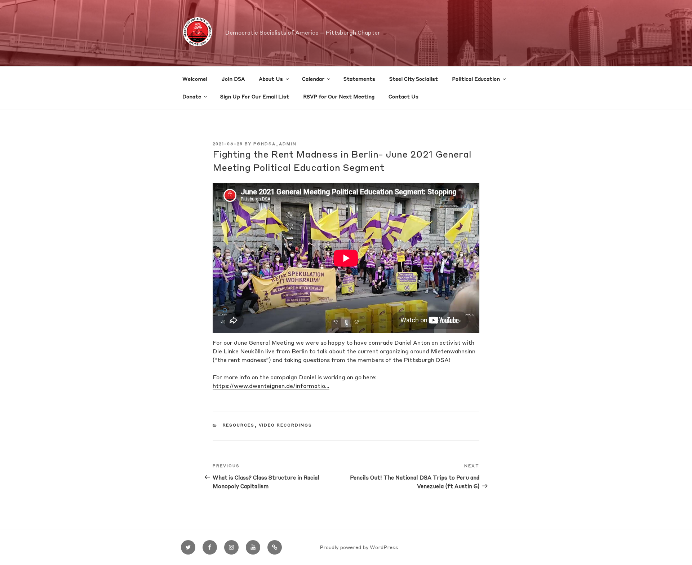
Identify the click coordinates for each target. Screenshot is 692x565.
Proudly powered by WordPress (359, 547)
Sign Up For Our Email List (254, 97)
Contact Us (403, 97)
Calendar (313, 79)
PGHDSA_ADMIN (275, 144)
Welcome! (195, 79)
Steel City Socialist (413, 79)
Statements (359, 79)
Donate (191, 97)
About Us (271, 79)
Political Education (476, 79)
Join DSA (233, 79)
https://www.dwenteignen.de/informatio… (271, 386)
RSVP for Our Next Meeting (338, 97)
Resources (239, 426)
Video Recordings (285, 426)
